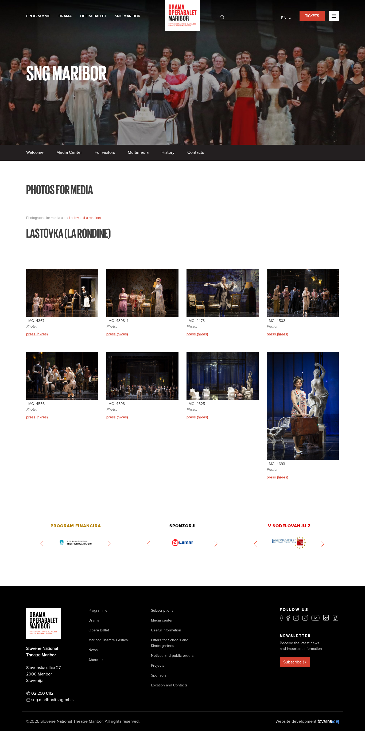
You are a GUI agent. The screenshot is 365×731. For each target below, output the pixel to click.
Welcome (35, 152)
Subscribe (292, 662)
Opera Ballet (93, 16)
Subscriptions (162, 610)
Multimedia (138, 152)
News (93, 650)
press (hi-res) (37, 334)
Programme (38, 16)
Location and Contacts (169, 685)
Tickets (312, 16)
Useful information (166, 630)
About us (95, 660)
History (167, 152)
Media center (162, 620)
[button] (42, 544)
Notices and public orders (172, 655)
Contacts (195, 152)
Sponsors (159, 675)
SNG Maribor (127, 16)
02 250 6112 (42, 693)
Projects (157, 665)
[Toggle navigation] (334, 16)
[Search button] (222, 17)
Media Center (69, 152)
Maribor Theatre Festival (108, 640)
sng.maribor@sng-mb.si (53, 699)
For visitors (105, 152)
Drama (65, 16)
